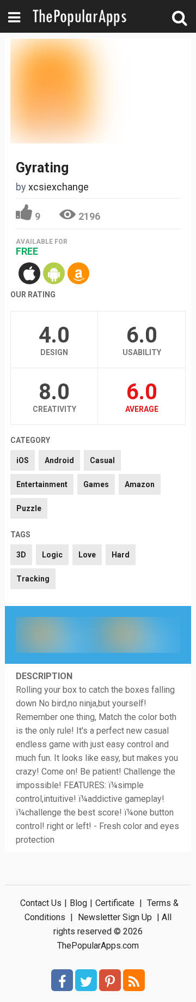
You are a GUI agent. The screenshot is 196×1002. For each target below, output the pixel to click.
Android (59, 460)
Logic (52, 554)
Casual (102, 460)
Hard (121, 554)
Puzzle (28, 508)
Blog (78, 903)
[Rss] (134, 980)
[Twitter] (86, 980)
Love (87, 554)
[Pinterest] (110, 980)
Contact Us (41, 903)
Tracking (33, 578)
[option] (57, 635)
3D (21, 554)
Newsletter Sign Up (115, 917)
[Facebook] (62, 980)
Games (96, 484)
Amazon (140, 484)
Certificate (114, 903)
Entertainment (42, 484)
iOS (22, 460)
